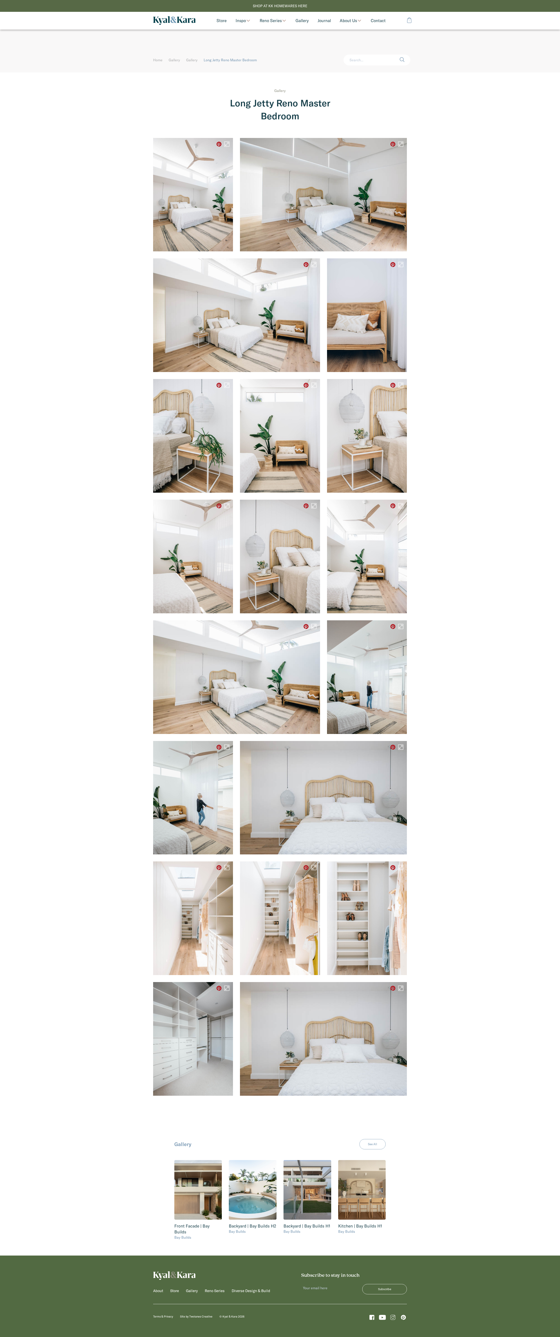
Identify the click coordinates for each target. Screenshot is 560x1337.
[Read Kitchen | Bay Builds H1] (362, 1190)
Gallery (174, 60)
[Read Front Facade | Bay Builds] (198, 1190)
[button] (405, 60)
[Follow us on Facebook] (371, 1318)
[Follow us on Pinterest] (403, 1318)
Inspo (241, 21)
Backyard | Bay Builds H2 (252, 1226)
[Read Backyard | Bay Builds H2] (252, 1190)
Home (158, 60)
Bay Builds (182, 1237)
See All (372, 1144)
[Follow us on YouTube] (382, 1318)
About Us (348, 21)
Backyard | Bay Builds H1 (307, 1226)
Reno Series (271, 21)
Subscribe (384, 1289)
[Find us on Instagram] (392, 1318)
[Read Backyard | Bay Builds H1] (307, 1190)
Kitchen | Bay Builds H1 (360, 1226)
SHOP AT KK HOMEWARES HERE (280, 6)
